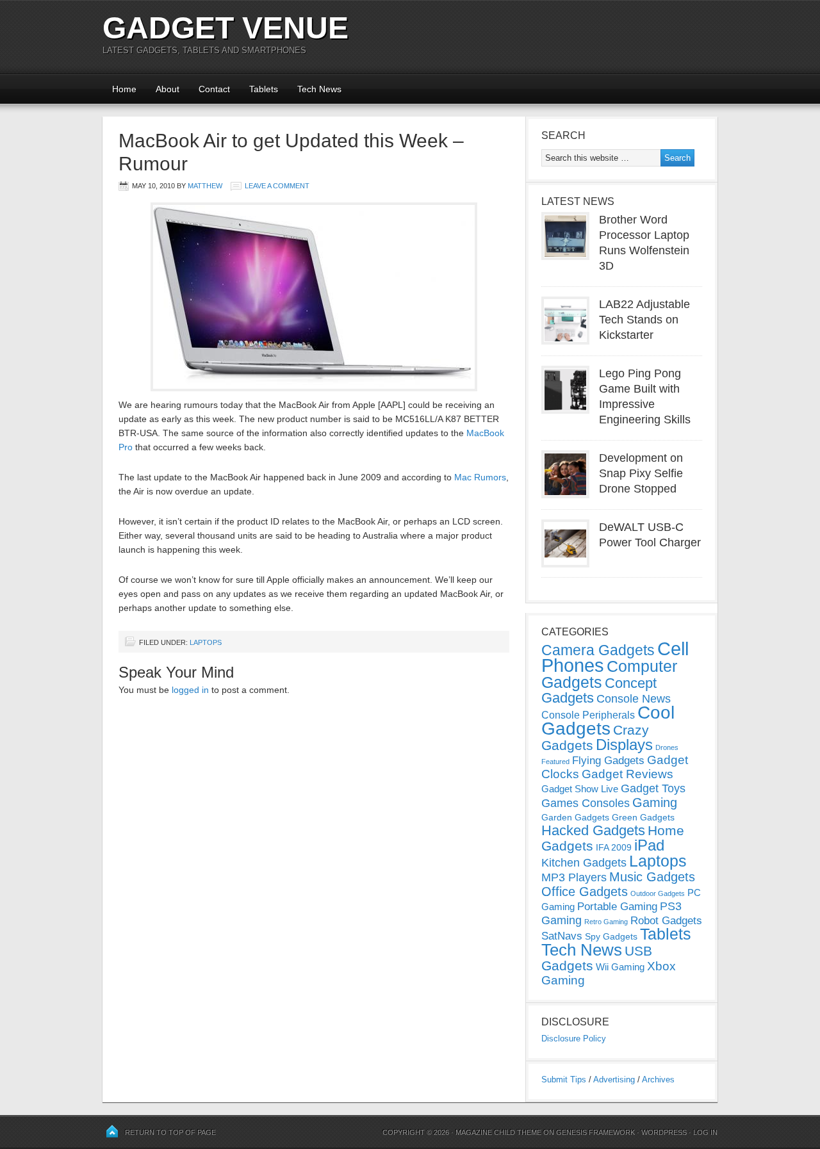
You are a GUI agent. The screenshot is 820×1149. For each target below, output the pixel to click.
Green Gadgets (643, 817)
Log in (705, 1132)
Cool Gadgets (608, 720)
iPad (649, 845)
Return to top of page (170, 1132)
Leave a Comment (277, 186)
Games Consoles (585, 803)
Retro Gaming (606, 921)
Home (124, 89)
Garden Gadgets (575, 817)
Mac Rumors (480, 477)
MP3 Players (574, 877)
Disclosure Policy (573, 1038)
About (167, 89)
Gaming (654, 802)
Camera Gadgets (598, 650)
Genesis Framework (595, 1132)
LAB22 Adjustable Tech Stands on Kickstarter (644, 319)
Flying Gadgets (608, 760)
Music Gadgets (652, 877)
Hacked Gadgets (593, 830)
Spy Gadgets (611, 936)
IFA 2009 (614, 847)
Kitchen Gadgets (584, 862)
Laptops (206, 642)
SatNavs (561, 935)
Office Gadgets (584, 891)
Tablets (263, 89)
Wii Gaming (620, 966)
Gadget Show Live (579, 788)
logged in (190, 690)
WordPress (664, 1132)
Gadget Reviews (627, 774)
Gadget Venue (225, 28)
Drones (666, 747)
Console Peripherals (588, 715)
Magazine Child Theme (498, 1132)
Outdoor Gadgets (657, 893)
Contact (214, 89)
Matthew (205, 186)
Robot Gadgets (666, 921)
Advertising (614, 1079)
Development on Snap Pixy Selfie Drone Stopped (641, 473)
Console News (633, 698)
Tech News (319, 89)
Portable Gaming (617, 906)
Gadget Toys (653, 788)
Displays (624, 744)
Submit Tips (563, 1079)
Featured (555, 761)
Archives (658, 1079)
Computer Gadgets (609, 674)
